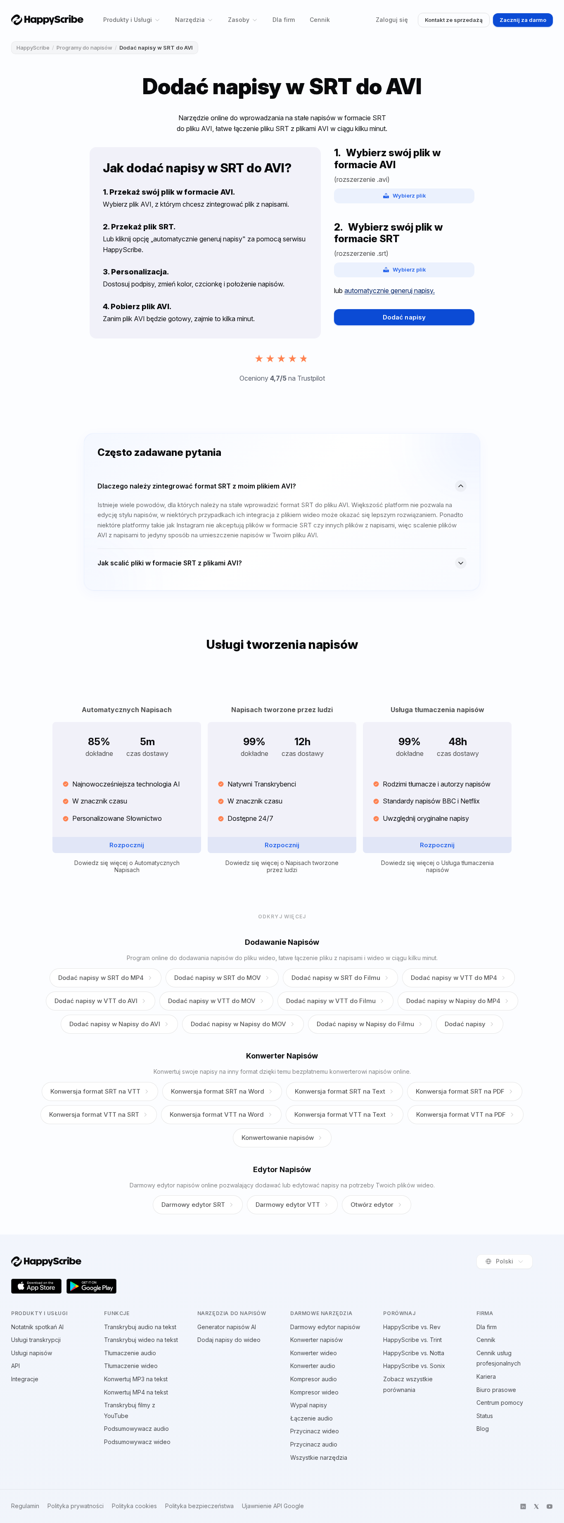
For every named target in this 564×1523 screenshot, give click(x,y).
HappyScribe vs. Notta (413, 1352)
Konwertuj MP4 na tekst (136, 1392)
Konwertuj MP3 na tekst (136, 1378)
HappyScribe (33, 47)
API (15, 1365)
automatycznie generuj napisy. (389, 290)
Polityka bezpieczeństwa (199, 1506)
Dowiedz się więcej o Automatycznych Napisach (127, 866)
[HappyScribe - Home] (47, 19)
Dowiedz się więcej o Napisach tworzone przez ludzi (282, 866)
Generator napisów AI (226, 1326)
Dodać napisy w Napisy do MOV (238, 1024)
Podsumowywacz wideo (137, 1441)
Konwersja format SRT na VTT (95, 1091)
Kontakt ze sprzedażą (454, 20)
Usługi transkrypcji (36, 1339)
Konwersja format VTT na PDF (461, 1114)
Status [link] (484, 1415)
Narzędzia (190, 19)
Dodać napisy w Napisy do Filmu (365, 1024)
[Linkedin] (523, 1506)
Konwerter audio (312, 1365)
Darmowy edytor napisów (325, 1326)
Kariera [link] (486, 1376)
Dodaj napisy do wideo (229, 1339)
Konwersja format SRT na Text (340, 1091)
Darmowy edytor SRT (193, 1204)
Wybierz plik (409, 195)
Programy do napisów (84, 47)
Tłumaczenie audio (130, 1352)
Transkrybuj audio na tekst (140, 1326)
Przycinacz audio (313, 1444)
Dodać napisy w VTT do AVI (96, 1001)
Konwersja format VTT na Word (217, 1114)
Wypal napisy (308, 1405)
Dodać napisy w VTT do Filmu (331, 1001)
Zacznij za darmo (523, 20)
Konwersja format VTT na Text (340, 1114)
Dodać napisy (404, 317)
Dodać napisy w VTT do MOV (212, 1001)
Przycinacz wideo (314, 1431)
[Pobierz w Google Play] (91, 1286)
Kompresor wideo (314, 1392)
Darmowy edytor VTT (288, 1204)
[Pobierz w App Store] (36, 1286)
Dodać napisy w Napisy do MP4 (453, 1001)
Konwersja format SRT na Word (217, 1091)
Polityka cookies (134, 1506)
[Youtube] (549, 1506)
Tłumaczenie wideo (131, 1365)
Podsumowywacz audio (136, 1428)
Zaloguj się (392, 19)
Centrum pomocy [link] (499, 1402)
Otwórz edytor (372, 1204)
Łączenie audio (311, 1418)
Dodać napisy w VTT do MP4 (454, 978)
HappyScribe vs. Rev (412, 1326)
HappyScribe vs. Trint (412, 1339)
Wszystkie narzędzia (318, 1457)
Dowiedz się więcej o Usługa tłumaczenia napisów (437, 866)
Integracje (24, 1378)
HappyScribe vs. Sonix (414, 1365)
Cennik (320, 19)
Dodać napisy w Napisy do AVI (114, 1024)
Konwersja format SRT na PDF (460, 1091)
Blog (482, 1428)
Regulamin (25, 1506)
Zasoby (238, 19)
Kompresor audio (313, 1378)
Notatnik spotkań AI (37, 1326)
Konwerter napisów (316, 1339)
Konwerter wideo (313, 1352)
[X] (536, 1506)
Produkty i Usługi (127, 19)
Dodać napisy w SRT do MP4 (101, 978)
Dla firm (284, 19)
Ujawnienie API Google (273, 1506)
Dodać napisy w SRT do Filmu (335, 978)
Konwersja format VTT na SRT (94, 1114)
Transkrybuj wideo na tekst (141, 1339)
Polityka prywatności (75, 1506)
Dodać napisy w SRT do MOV (217, 978)
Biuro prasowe (496, 1389)
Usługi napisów (31, 1352)
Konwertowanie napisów (278, 1138)
